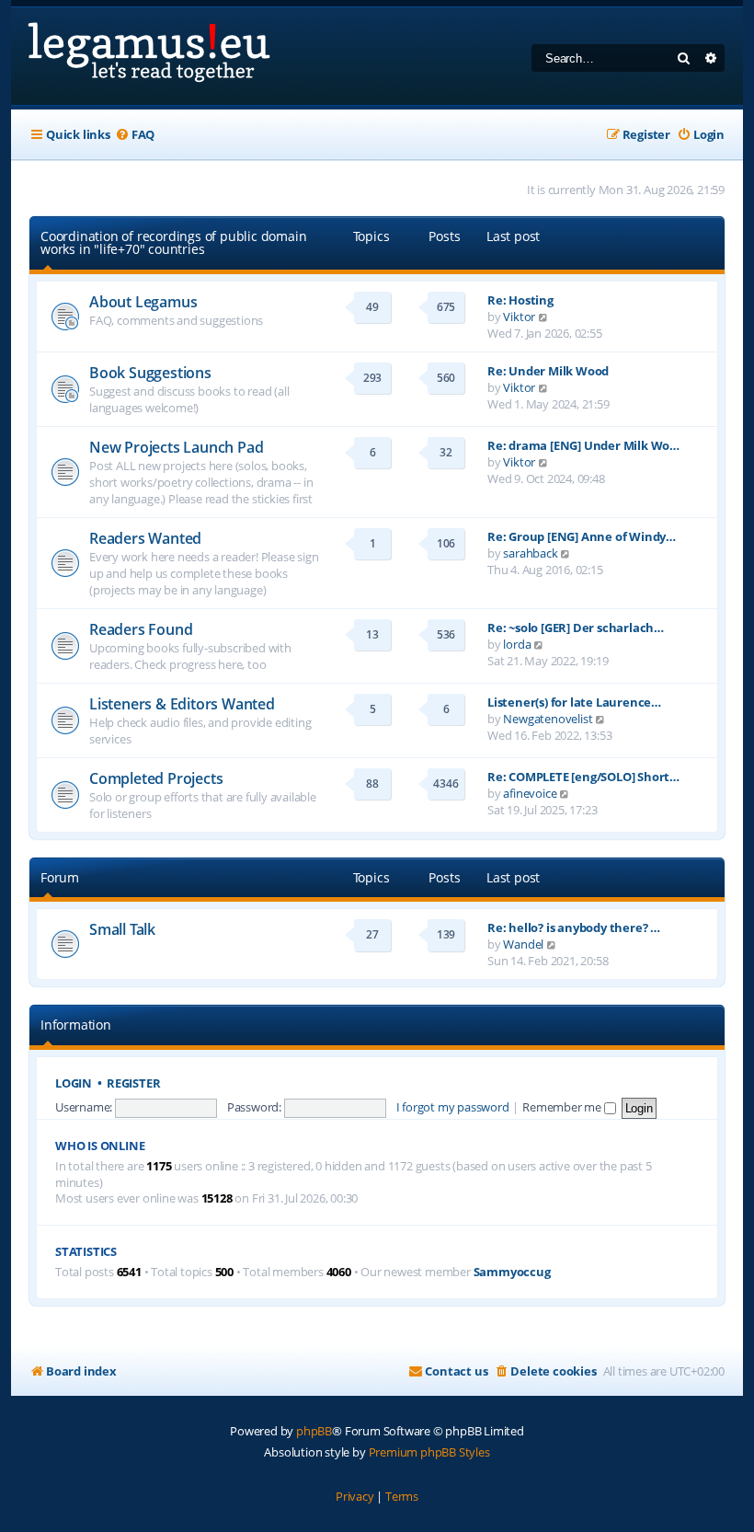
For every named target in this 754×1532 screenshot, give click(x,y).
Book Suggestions (150, 373)
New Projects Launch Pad (176, 447)
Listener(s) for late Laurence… (574, 702)
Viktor (519, 316)
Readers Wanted (145, 538)
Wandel (523, 944)
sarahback (530, 553)
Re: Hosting (520, 300)
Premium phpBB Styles (429, 1452)
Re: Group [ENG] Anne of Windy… (581, 536)
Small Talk (122, 929)
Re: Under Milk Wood (548, 371)
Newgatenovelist (547, 718)
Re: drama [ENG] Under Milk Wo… (583, 445)
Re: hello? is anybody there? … (573, 927)
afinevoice (529, 793)
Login (73, 1083)
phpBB (314, 1431)
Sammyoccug (512, 1272)
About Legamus (143, 302)
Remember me (563, 1107)
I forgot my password (452, 1107)
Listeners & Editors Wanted (182, 704)
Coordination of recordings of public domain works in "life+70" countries (173, 242)
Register (133, 1083)
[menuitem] (134, 134)
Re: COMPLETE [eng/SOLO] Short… (583, 776)
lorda (517, 644)
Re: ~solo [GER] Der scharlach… (575, 627)
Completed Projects (156, 778)
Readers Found (140, 629)
